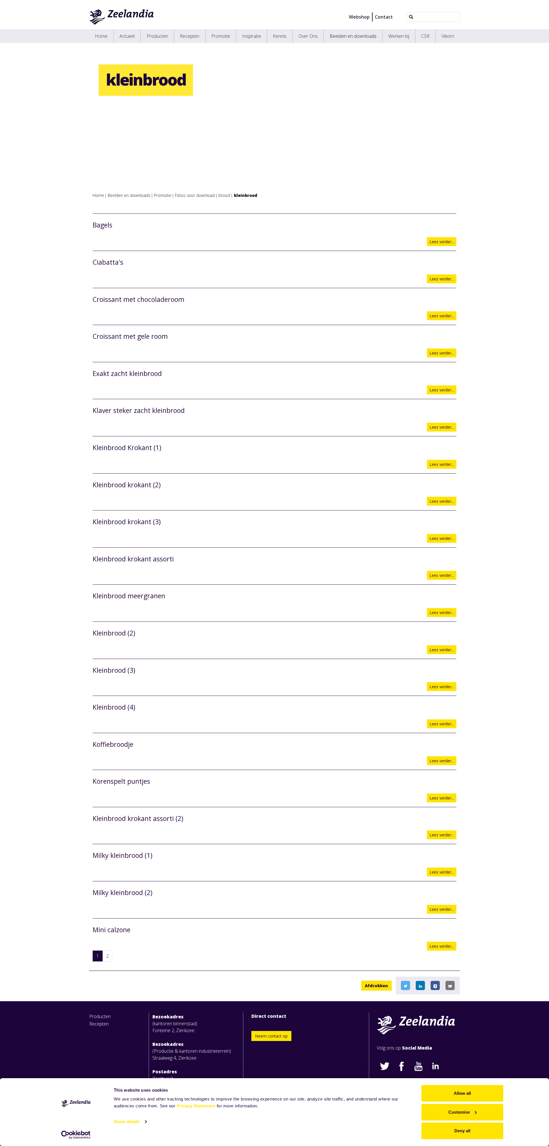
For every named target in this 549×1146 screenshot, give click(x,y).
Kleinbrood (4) (114, 707)
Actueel (127, 36)
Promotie (220, 36)
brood (224, 195)
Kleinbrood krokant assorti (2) (138, 818)
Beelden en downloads (353, 36)
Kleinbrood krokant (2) (127, 484)
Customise (459, 1112)
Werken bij (398, 36)
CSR (425, 36)
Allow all (462, 1093)
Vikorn (447, 36)
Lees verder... (441, 241)
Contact (384, 17)
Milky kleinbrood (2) (122, 892)
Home (101, 36)
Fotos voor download (195, 195)
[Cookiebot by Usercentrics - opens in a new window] (76, 1135)
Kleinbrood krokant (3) (127, 521)
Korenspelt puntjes (121, 781)
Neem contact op (271, 1036)
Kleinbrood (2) (114, 633)
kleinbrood (245, 195)
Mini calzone (111, 929)
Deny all (462, 1130)
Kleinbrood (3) (114, 670)
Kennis (280, 36)
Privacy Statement (196, 1105)
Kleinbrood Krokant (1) (127, 447)
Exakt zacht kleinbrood (127, 373)
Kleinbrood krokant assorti (133, 558)
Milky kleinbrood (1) (122, 855)
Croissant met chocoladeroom (138, 299)
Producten (157, 36)
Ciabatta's (108, 262)
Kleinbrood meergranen (129, 595)
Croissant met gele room (130, 336)
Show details (127, 1121)
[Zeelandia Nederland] (121, 17)
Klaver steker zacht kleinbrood (139, 410)
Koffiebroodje (113, 744)
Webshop (359, 17)
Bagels (102, 224)
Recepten (189, 36)
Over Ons (308, 36)
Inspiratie (251, 36)
